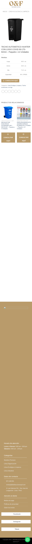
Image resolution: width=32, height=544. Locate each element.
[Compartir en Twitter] (9, 91)
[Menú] (2, 4)
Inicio (5, 11)
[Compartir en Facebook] (6, 91)
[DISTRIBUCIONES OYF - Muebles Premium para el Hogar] (16, 4)
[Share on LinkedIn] (19, 91)
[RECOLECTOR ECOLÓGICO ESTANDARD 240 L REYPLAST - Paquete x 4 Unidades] (8, 112)
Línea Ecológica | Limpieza (19, 11)
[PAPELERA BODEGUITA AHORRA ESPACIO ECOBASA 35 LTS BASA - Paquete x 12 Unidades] (24, 112)
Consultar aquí (11, 80)
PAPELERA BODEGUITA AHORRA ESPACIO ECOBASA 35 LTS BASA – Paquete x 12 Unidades (24, 125)
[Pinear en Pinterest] (15, 91)
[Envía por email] (12, 91)
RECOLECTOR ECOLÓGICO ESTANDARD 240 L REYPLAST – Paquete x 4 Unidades (8, 125)
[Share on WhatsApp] (3, 91)
